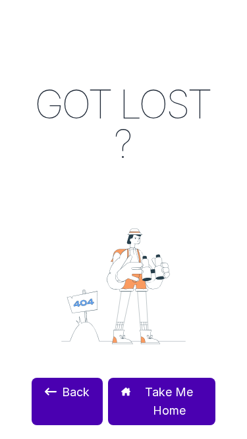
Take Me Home (169, 401)
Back (76, 392)
